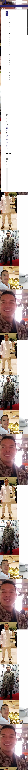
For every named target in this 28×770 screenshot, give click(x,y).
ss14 (7, 151)
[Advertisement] (15, 34)
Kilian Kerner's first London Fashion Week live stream (9, 45)
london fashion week (7, 146)
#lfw (6, 135)
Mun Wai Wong (7, 128)
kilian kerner (7, 139)
